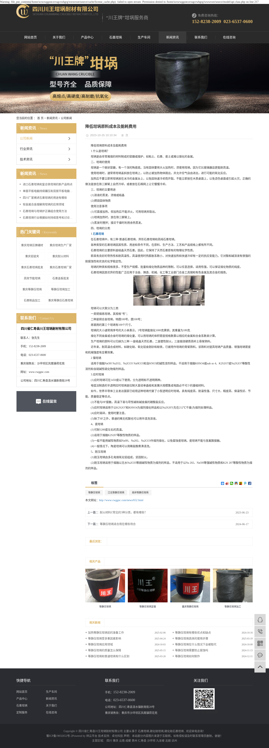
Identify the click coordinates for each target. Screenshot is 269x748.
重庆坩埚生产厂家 (61, 245)
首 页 (40, 118)
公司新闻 (66, 118)
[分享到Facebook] (249, 483)
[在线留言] (260, 655)
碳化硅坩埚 (157, 731)
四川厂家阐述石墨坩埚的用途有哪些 (44, 197)
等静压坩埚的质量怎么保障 (104, 650)
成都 (128, 740)
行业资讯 (26, 149)
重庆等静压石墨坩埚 (60, 300)
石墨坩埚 (115, 37)
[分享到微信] (231, 483)
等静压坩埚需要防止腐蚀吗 (191, 650)
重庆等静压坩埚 (32, 289)
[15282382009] (260, 631)
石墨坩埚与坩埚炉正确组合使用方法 (44, 211)
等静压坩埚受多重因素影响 (104, 638)
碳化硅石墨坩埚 (174, 731)
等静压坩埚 (94, 492)
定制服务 (21, 712)
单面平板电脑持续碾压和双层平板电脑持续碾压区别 (47, 191)
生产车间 (144, 37)
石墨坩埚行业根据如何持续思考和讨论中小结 (47, 217)
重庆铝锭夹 (32, 256)
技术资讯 (26, 159)
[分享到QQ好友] (236, 483)
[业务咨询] (260, 619)
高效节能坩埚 (32, 278)
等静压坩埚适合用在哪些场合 (118, 524)
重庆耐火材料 (60, 256)
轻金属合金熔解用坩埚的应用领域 (43, 204)
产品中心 (87, 37)
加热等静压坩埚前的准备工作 (106, 632)
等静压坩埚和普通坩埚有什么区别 (108, 656)
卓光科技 (117, 735)
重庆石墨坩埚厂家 (61, 267)
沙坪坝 (151, 740)
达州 (174, 740)
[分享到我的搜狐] (240, 483)
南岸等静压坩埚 (140, 492)
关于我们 (59, 37)
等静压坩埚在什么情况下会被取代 (195, 644)
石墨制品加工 (32, 300)
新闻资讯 (172, 37)
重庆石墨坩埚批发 (32, 267)
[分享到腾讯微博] (245, 483)
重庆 (116, 740)
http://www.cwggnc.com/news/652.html (121, 500)
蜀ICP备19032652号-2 (59, 735)
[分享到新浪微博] (227, 483)
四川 (110, 740)
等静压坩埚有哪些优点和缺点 (193, 632)
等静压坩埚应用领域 (100, 644)
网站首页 (30, 37)
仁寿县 (142, 740)
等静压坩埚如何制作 (187, 656)
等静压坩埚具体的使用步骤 (191, 638)
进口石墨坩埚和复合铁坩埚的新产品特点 (47, 184)
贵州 (135, 740)
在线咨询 (229, 37)
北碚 (168, 740)
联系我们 (201, 37)
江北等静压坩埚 (116, 492)
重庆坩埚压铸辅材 (32, 245)
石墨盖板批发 (60, 278)
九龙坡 (160, 740)
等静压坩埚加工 (60, 289)
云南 (122, 740)
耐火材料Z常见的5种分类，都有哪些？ (123, 512)
